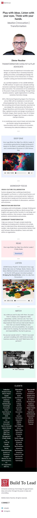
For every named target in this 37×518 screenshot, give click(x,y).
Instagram (7, 511)
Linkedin (6, 508)
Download (18, 253)
